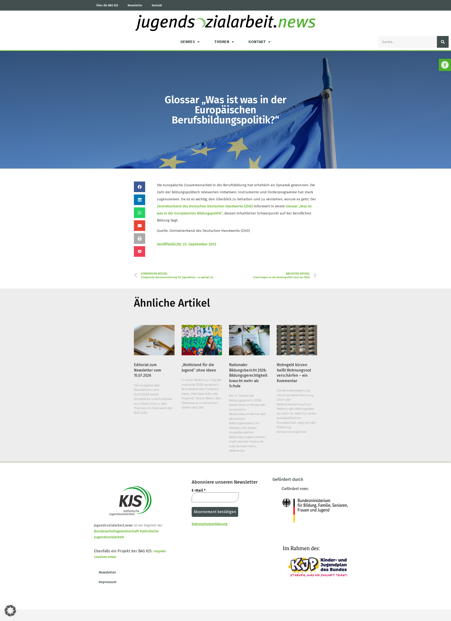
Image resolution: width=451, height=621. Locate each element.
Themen (221, 42)
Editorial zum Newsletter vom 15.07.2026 (147, 370)
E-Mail (199, 490)
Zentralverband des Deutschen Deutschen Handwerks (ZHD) (205, 206)
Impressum (108, 582)
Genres (187, 42)
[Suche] (443, 42)
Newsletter (135, 5)
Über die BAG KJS (107, 5)
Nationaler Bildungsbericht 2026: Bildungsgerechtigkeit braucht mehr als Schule (248, 375)
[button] (445, 65)
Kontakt (157, 5)
